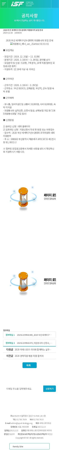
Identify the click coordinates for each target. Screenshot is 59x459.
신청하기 (49, 388)
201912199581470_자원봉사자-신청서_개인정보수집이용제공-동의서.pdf (34, 342)
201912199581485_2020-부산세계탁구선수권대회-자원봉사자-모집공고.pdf (35, 334)
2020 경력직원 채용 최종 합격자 (29, 355)
